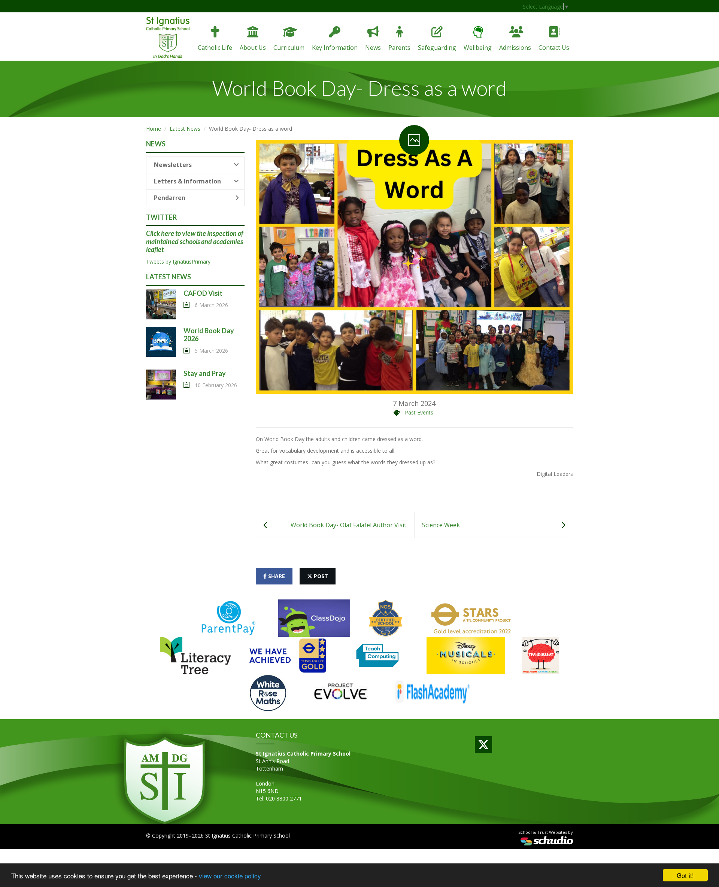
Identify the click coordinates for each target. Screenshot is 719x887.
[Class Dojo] (314, 617)
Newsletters (173, 165)
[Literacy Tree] (195, 655)
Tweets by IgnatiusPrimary (178, 261)
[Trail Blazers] (540, 655)
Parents (399, 47)
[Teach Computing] (377, 655)
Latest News (185, 128)
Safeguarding (437, 47)
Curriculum (288, 47)
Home (153, 128)
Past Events (419, 412)
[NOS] (385, 617)
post (320, 576)
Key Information (335, 47)
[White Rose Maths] (268, 692)
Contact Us (554, 47)
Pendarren (169, 198)
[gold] (472, 617)
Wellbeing (478, 47)
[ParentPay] (228, 617)
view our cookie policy (230, 875)
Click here (160, 233)
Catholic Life (215, 47)
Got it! (685, 875)
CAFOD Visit (202, 293)
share (276, 576)
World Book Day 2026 (208, 334)
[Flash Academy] (431, 692)
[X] (483, 744)
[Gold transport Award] (288, 655)
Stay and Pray (204, 373)
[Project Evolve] (340, 692)
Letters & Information (187, 181)
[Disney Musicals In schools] (466, 655)
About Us (253, 47)
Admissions (515, 47)
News (373, 47)
